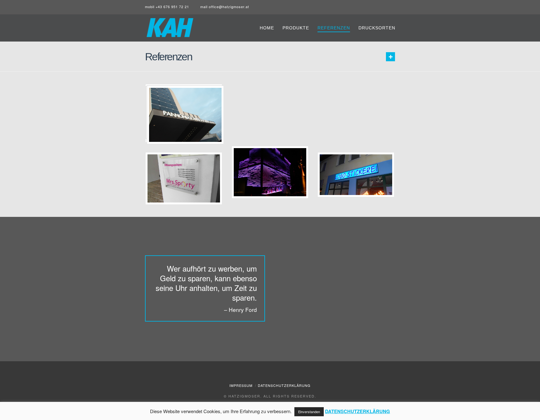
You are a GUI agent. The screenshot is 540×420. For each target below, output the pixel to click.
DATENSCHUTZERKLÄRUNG (357, 411)
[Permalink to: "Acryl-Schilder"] (184, 178)
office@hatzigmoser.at (229, 6)
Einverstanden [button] (309, 411)
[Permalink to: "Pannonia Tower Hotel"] (185, 115)
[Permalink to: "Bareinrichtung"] (270, 172)
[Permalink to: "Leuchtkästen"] (356, 174)
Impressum (240, 385)
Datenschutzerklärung (284, 385)
